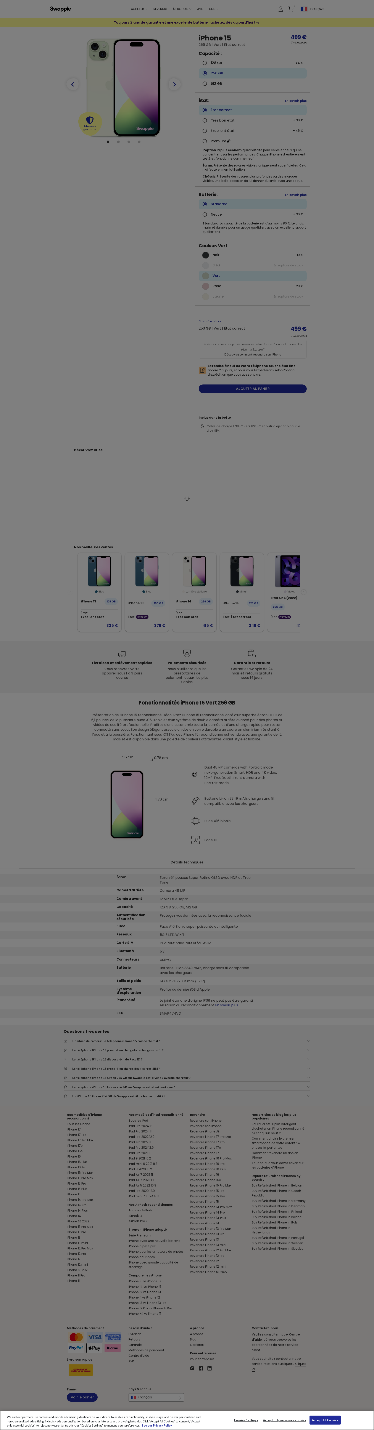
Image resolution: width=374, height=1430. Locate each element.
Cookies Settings (246, 1420)
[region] (187, 1420)
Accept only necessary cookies (284, 1420)
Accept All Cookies (325, 1420)
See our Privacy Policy (157, 1425)
